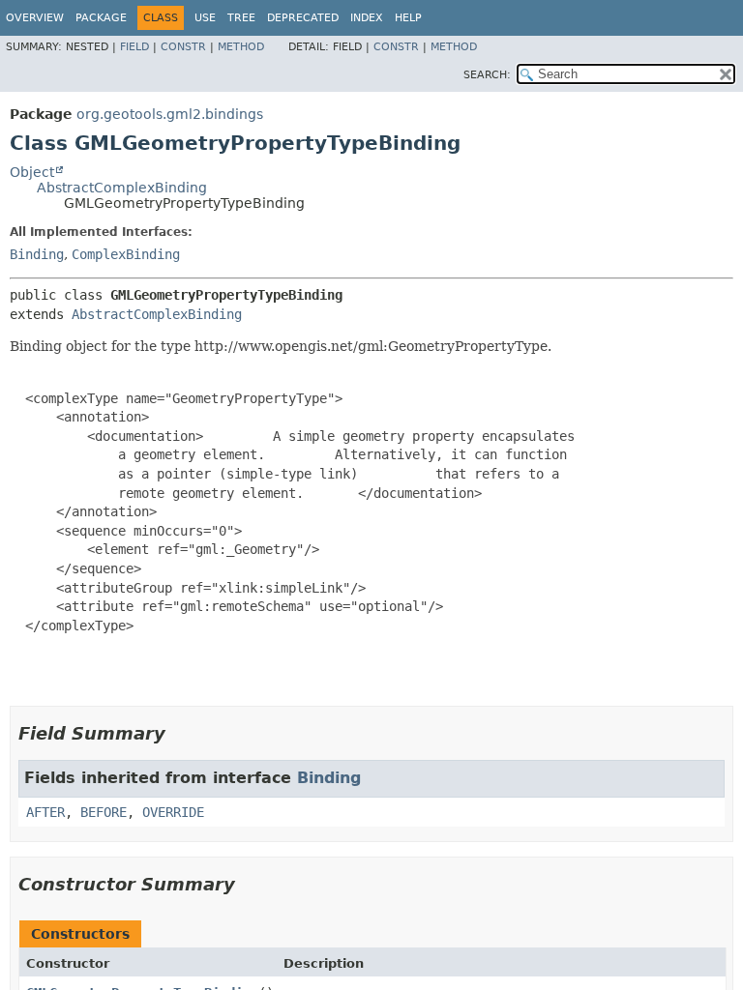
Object (32, 172)
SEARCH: (487, 75)
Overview (35, 18)
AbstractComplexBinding (122, 187)
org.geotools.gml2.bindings (169, 114)
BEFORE (103, 812)
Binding (37, 254)
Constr (183, 47)
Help (408, 18)
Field (134, 47)
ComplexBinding (126, 254)
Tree (241, 18)
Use (205, 18)
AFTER (45, 812)
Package (101, 18)
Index (366, 18)
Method (241, 47)
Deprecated (303, 18)
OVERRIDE (173, 812)
